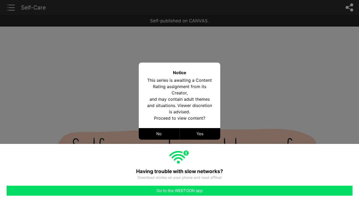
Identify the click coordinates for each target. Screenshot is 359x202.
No (159, 133)
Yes (200, 133)
